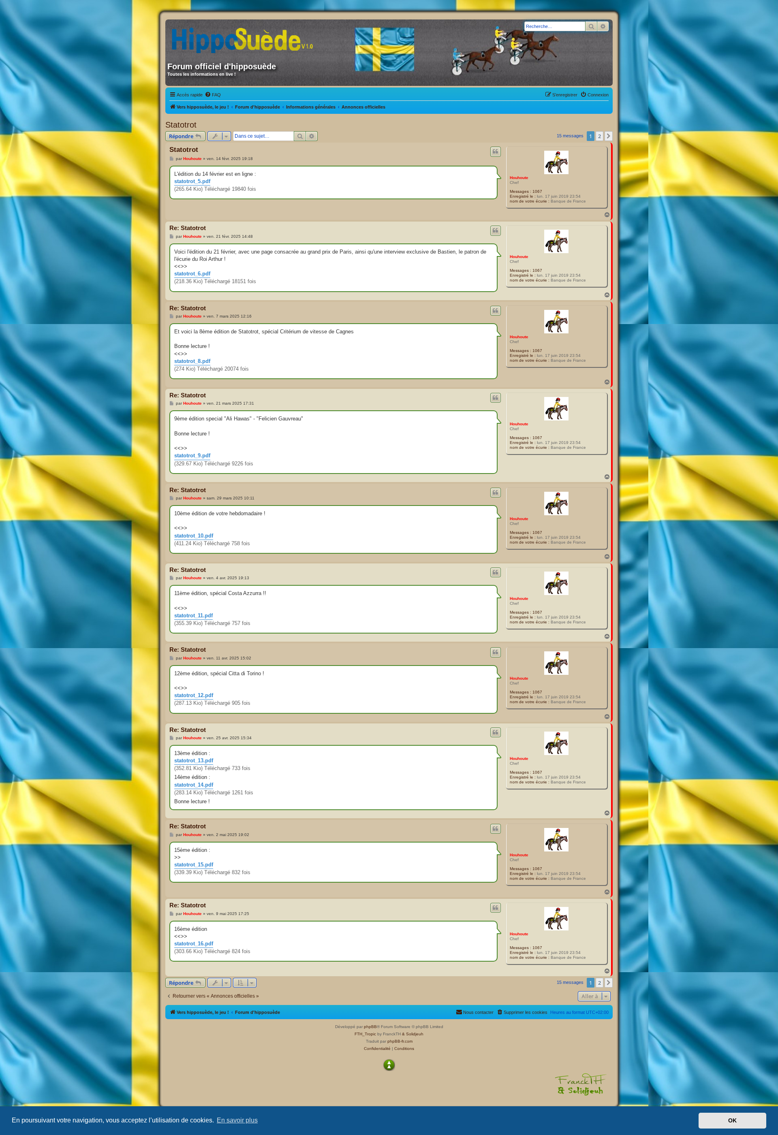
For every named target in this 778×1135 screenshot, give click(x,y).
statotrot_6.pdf (192, 274)
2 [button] (599, 136)
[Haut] (389, 1065)
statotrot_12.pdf (193, 695)
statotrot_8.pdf (192, 361)
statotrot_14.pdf (193, 785)
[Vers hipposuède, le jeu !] (245, 37)
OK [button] (732, 1120)
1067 (537, 191)
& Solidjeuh (412, 1034)
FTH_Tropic (365, 1034)
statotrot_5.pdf (192, 181)
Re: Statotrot (187, 227)
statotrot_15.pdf (193, 865)
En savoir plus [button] (237, 1120)
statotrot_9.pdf (192, 455)
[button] (609, 136)
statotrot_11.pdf (193, 615)
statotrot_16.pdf (193, 944)
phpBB (370, 1026)
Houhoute (519, 177)
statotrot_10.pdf (193, 536)
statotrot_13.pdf (193, 760)
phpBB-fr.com (400, 1041)
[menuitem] (213, 95)
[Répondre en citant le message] (495, 151)
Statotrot (181, 124)
